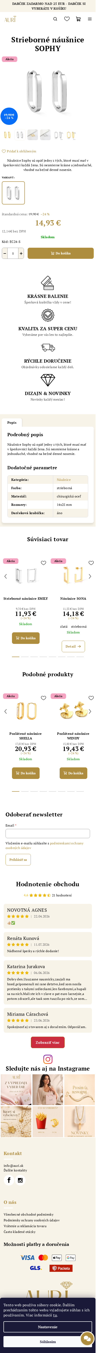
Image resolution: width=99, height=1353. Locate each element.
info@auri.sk (13, 1165)
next (90, 576)
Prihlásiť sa (18, 859)
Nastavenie (48, 1326)
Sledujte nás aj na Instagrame (48, 1068)
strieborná (79, 626)
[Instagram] (20, 1180)
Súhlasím (48, 1341)
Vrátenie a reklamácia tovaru (25, 1226)
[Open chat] (87, 1341)
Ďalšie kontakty (15, 1170)
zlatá (63, 626)
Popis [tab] (11, 422)
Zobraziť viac (48, 1042)
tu (55, 1315)
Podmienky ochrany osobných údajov (32, 1220)
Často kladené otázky (19, 1231)
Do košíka (63, 253)
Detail (71, 646)
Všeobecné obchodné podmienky (28, 1214)
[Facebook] (9, 1180)
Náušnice (64, 479)
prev (5, 576)
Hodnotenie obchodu (47, 884)
